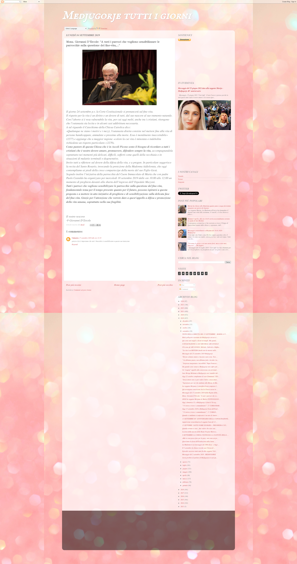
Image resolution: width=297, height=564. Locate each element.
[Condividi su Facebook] (97, 225)
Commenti (184, 289)
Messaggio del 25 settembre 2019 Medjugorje (197, 353)
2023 (182, 305)
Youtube (180, 176)
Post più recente (73, 284)
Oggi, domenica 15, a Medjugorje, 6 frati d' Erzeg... (199, 402)
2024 (182, 301)
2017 (182, 493)
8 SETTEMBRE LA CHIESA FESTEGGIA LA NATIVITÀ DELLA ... (205, 435)
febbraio (186, 482)
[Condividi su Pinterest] (100, 225)
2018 (182, 489)
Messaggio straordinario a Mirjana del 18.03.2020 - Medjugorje (205, 231)
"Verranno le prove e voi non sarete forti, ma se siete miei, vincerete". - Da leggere (207, 244)
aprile (185, 475)
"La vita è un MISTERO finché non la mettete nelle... (199, 350)
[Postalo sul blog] (93, 225)
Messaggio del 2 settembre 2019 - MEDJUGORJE (199, 454)
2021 (182, 311)
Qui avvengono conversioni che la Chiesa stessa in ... (200, 389)
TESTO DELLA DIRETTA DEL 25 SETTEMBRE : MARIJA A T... (204, 334)
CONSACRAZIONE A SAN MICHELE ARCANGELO (200, 344)
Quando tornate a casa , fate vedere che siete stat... (199, 428)
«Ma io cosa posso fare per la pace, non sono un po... (200, 438)
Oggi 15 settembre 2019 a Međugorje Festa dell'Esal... (200, 409)
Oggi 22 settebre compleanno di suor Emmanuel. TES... (200, 376)
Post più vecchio (165, 284)
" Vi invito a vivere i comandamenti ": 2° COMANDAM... (201, 406)
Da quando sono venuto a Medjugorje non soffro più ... (200, 367)
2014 (182, 503)
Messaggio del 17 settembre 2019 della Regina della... (200, 393)
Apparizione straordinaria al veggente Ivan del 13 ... (199, 422)
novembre (186, 324)
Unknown (75, 238)
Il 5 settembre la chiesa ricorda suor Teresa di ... (198, 448)
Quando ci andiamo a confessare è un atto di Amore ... (200, 415)
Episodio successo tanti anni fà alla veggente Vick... (199, 451)
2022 (182, 308)
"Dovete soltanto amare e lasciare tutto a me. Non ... (200, 357)
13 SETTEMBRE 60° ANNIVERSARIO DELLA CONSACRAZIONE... (205, 419)
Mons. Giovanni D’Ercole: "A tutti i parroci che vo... (200, 396)
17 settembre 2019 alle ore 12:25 (90, 238)
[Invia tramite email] (91, 225)
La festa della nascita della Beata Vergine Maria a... (199, 432)
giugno (185, 468)
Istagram (181, 182)
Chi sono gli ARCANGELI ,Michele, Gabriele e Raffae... (201, 347)
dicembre (186, 321)
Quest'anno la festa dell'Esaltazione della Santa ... (199, 441)
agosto (185, 462)
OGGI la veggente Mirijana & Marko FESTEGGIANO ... (201, 399)
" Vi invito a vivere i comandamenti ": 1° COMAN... (199, 412)
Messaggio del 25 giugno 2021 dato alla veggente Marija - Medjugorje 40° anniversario (200, 89)
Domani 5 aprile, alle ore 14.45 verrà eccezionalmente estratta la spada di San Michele (209, 220)
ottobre (185, 328)
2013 (182, 506)
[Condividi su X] (95, 225)
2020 (182, 315)
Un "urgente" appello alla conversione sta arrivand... (200, 370)
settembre (186, 331)
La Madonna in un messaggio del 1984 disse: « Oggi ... (200, 445)
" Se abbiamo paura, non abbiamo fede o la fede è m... (200, 360)
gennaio (185, 485)
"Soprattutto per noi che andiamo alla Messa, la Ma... (200, 383)
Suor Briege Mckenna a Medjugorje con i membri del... (200, 373)
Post (182, 285)
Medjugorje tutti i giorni (126, 15)
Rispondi (75, 244)
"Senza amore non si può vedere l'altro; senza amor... (200, 380)
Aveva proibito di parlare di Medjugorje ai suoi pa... (199, 458)
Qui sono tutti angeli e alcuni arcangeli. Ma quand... (199, 340)
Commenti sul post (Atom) (82, 290)
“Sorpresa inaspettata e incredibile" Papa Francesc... (200, 363)
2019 (182, 318)
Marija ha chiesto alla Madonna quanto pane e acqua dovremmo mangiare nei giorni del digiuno (209, 207)
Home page (119, 284)
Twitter (180, 179)
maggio (185, 472)
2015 (182, 500)
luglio (185, 465)
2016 (182, 496)
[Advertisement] (204, 61)
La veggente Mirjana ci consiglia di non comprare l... (200, 386)
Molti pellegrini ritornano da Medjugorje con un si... (200, 337)
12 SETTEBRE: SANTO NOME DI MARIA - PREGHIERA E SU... (204, 425)
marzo (185, 479)
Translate (104, 28)
